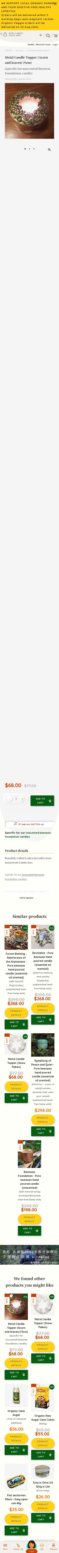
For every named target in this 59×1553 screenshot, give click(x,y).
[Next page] (51, 119)
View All (8, 50)
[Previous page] (8, 119)
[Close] (55, 4)
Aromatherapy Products (38, 50)
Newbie (31, 44)
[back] (1, 34)
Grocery (19, 50)
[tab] (25, 149)
